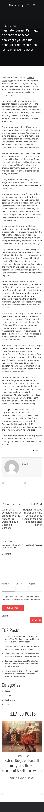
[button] (2, 795)
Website (33, 584)
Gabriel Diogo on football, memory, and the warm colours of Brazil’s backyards (22, 765)
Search (5, 616)
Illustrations (10, 700)
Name (5, 584)
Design (8, 695)
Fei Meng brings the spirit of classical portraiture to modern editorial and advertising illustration (21, 673)
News (7, 704)
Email (19, 584)
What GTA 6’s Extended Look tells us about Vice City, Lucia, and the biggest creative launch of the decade (22, 639)
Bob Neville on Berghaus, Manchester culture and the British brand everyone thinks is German (22, 664)
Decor (7, 691)
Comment (7, 554)
